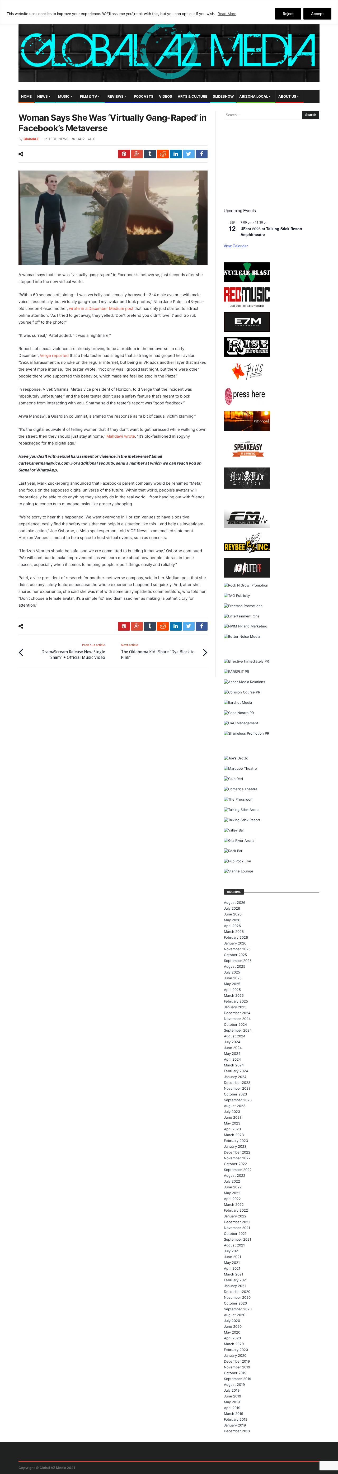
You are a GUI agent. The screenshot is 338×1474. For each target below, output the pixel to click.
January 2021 (235, 1286)
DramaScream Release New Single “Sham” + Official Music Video (73, 651)
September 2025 (238, 960)
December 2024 (237, 1013)
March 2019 (233, 1413)
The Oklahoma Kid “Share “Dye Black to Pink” (158, 651)
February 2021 (235, 1280)
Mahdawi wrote (120, 436)
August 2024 (234, 1036)
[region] (169, 12)
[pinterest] (124, 154)
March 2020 (234, 1344)
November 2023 (237, 1088)
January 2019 (235, 1425)
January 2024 (235, 1077)
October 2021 (235, 1233)
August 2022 (234, 1175)
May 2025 (232, 984)
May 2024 (232, 1053)
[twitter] (189, 154)
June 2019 (232, 1396)
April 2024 (232, 1059)
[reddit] (163, 154)
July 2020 (232, 1321)
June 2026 (233, 914)
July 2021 (232, 1251)
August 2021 (234, 1245)
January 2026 (235, 943)
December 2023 (237, 1082)
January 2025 (235, 1007)
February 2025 (236, 1001)
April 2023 (232, 1129)
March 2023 (234, 1135)
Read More (227, 13)
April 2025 (232, 990)
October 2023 (235, 1094)
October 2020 (235, 1303)
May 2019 (232, 1402)
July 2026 (232, 908)
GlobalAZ (31, 139)
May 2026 (232, 920)
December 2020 (237, 1291)
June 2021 (232, 1257)
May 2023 (232, 1123)
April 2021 (232, 1268)
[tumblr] (150, 154)
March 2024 (234, 1065)
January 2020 (235, 1355)
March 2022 (234, 1204)
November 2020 (237, 1297)
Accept (317, 13)
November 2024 (237, 1019)
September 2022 (238, 1170)
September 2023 (238, 1100)
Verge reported (54, 355)
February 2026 (236, 937)
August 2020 (234, 1315)
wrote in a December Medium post (101, 308)
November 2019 (237, 1367)
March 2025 (234, 995)
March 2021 (233, 1274)
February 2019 (235, 1419)
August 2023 (234, 1106)
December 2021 (237, 1222)
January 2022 (235, 1216)
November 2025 (237, 949)
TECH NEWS (58, 139)
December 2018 (237, 1431)
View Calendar (236, 245)
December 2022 (237, 1152)
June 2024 (233, 1048)
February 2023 (236, 1140)
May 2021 (232, 1262)
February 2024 (236, 1071)
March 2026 (234, 931)
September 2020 (238, 1309)
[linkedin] (176, 154)
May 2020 (232, 1332)
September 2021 (237, 1239)
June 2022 (233, 1187)
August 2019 (234, 1384)
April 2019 (232, 1408)
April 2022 (232, 1199)
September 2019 (237, 1379)
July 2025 (232, 972)
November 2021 (237, 1228)
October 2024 (235, 1024)
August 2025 (234, 966)
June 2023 (233, 1117)
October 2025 (235, 955)
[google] (137, 154)
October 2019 (235, 1373)
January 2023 (235, 1146)
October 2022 (235, 1164)
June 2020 (233, 1326)
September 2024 (238, 1030)
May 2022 (232, 1193)
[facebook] (202, 154)
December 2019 (237, 1361)
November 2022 (237, 1158)
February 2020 (236, 1350)
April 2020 (232, 1338)
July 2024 (232, 1042)
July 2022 (232, 1181)
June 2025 (233, 978)
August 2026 (234, 902)
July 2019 (232, 1390)
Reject (288, 13)
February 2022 (236, 1210)
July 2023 (232, 1111)
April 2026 (232, 926)
